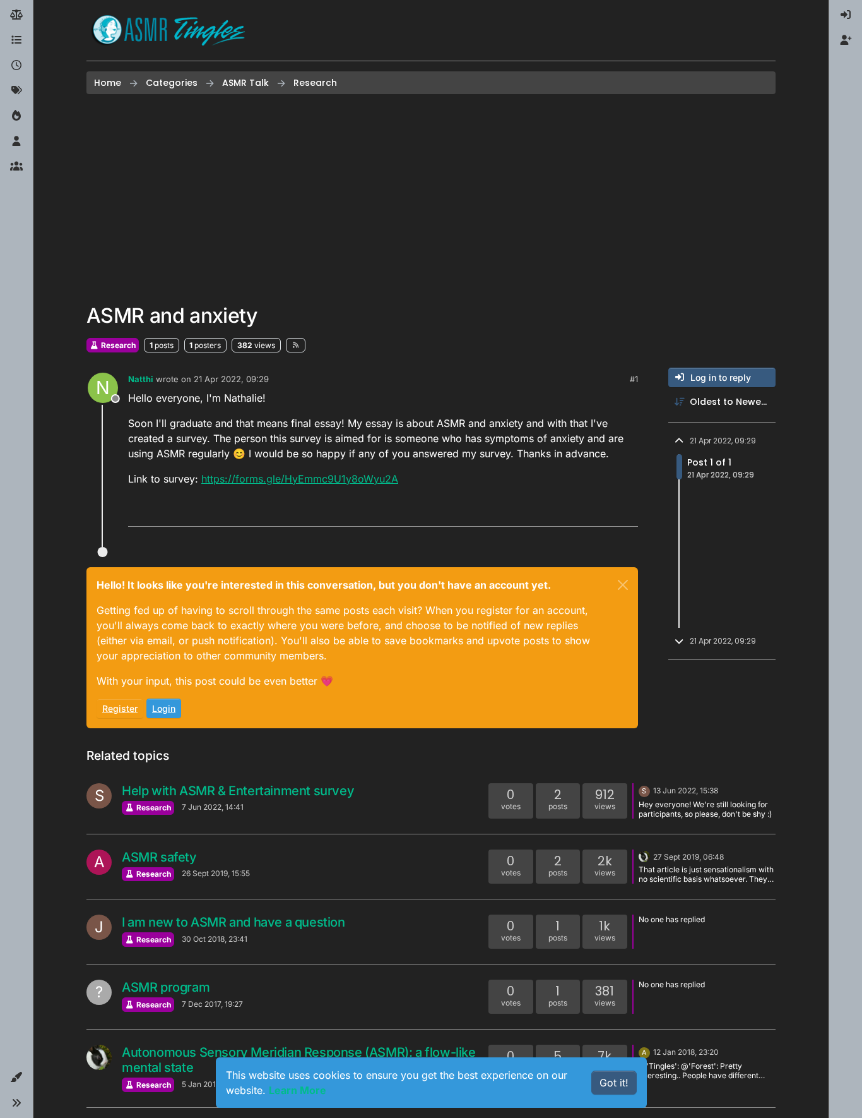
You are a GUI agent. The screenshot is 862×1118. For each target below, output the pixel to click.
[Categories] (16, 40)
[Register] (845, 40)
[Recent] (16, 66)
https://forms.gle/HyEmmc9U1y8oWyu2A (299, 478)
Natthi (140, 379)
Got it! (614, 1082)
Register (120, 708)
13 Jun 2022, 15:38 (685, 790)
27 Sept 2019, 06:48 (688, 857)
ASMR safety (159, 857)
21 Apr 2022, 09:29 (231, 379)
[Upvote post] (580, 511)
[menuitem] (845, 15)
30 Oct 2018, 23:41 (214, 939)
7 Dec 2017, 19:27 (212, 1004)
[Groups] (16, 167)
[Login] (845, 15)
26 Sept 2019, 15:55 (216, 873)
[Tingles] (644, 856)
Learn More (297, 1090)
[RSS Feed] (295, 345)
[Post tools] (627, 511)
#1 (634, 379)
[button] (16, 1077)
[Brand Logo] (168, 30)
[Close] (623, 585)
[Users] (16, 141)
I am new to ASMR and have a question (233, 922)
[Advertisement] (431, 199)
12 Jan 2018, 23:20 (686, 1052)
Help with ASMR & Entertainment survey (238, 790)
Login (163, 708)
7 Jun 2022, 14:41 (213, 807)
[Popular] (16, 116)
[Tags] (16, 91)
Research (117, 345)
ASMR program (166, 987)
